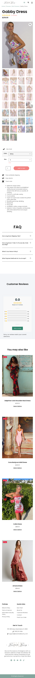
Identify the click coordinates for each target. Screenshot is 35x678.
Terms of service (7, 610)
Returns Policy (6, 608)
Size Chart (20, 608)
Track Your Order (21, 617)
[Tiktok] (23, 660)
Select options (17, 406)
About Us (19, 610)
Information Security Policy (8, 613)
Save (6, 357)
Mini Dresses (15, 6)
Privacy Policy (6, 617)
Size (5, 159)
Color (5, 153)
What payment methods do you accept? (14, 258)
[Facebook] (20, 660)
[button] (24, 2)
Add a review (17, 328)
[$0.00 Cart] (32, 3)
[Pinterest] (14, 660)
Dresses (8, 6)
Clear (10, 162)
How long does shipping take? (11, 236)
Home (3, 6)
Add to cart (21, 168)
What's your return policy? (10, 251)
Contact (19, 615)
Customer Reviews (22, 612)
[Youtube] (17, 660)
